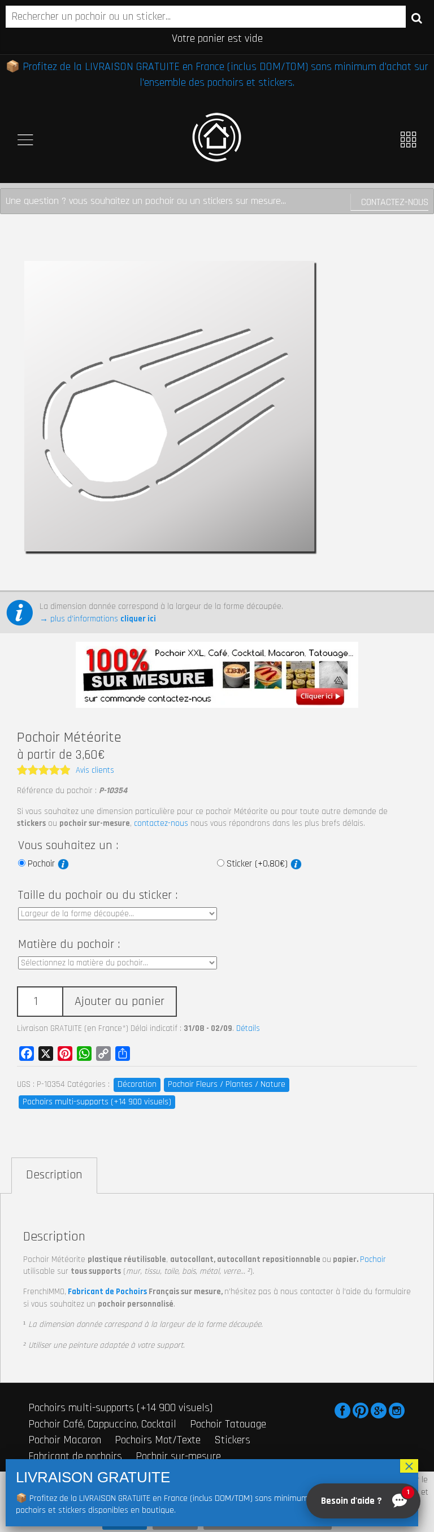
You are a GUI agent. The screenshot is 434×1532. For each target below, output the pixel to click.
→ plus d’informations (98, 618)
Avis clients (95, 770)
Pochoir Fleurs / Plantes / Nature (226, 1084)
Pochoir (43, 864)
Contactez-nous (394, 201)
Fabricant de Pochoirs (107, 1291)
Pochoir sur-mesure (178, 1456)
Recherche (417, 17)
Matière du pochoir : (69, 944)
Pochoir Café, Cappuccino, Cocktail (102, 1424)
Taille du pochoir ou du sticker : (97, 895)
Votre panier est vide (217, 38)
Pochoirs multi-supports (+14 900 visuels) (97, 1102)
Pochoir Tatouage (228, 1424)
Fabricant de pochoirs (75, 1456)
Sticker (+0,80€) (258, 864)
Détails (248, 1028)
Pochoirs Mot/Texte (158, 1440)
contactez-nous (161, 823)
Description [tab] (54, 1175)
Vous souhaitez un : (68, 845)
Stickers (232, 1440)
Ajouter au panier (119, 1001)
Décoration (137, 1084)
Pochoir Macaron (64, 1440)
